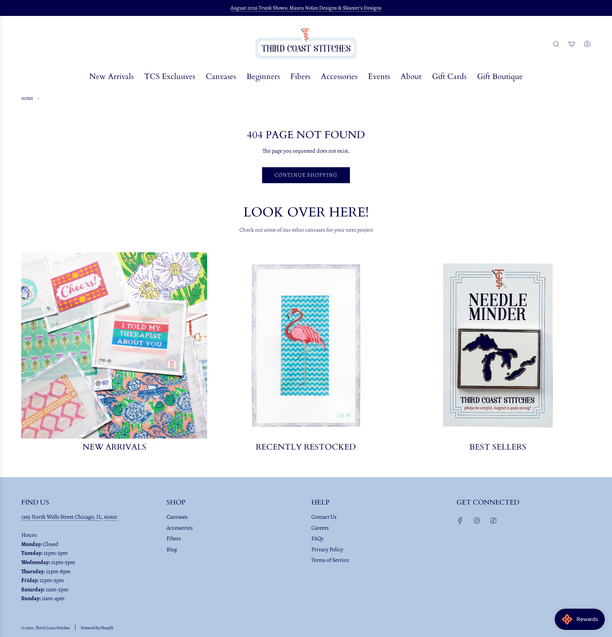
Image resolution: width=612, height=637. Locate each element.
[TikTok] (493, 520)
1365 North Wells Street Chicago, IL (61, 517)
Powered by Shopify (97, 628)
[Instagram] (476, 520)
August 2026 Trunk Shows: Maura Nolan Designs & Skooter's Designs (306, 7)
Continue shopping (306, 175)
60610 (110, 517)
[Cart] (571, 44)
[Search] (556, 44)
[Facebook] (460, 520)
